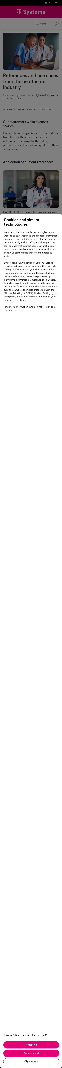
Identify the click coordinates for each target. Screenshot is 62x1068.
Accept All (31, 1044)
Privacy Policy (11, 1035)
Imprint (26, 1035)
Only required (31, 1053)
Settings (33, 1061)
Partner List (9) (40, 1035)
